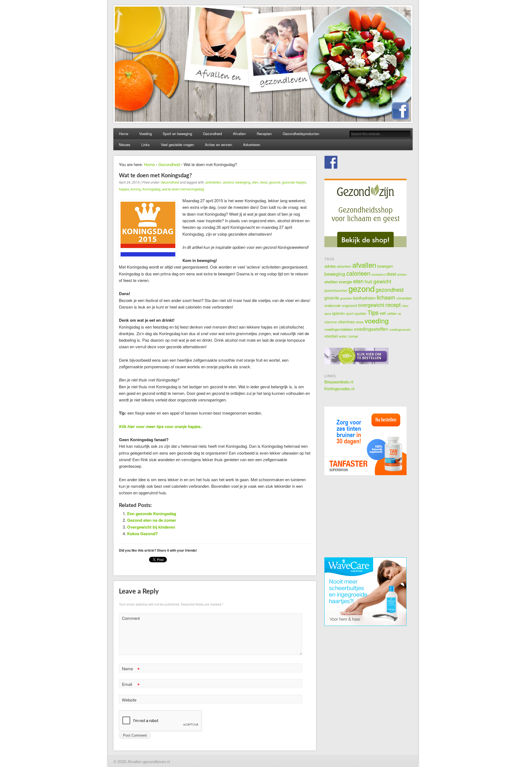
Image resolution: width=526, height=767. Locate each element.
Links (145, 144)
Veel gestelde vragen (177, 144)
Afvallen (239, 133)
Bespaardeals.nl (338, 381)
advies (330, 266)
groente (331, 298)
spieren (338, 313)
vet (383, 313)
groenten (346, 298)
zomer (353, 336)
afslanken (344, 266)
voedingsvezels (400, 329)
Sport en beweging (177, 133)
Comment (131, 618)
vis (399, 314)
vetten (392, 313)
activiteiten (213, 182)
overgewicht (371, 304)
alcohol (228, 182)
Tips (373, 312)
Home (123, 133)
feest (263, 182)
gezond (274, 182)
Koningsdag (151, 189)
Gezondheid (212, 133)
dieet (391, 274)
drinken (402, 274)
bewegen (385, 266)
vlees (360, 322)
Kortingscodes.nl (339, 388)
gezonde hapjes (294, 182)
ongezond (349, 305)
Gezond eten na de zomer (151, 520)
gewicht (382, 281)
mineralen (404, 298)
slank (327, 314)
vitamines (346, 321)
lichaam (386, 297)
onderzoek (332, 305)
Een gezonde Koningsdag (151, 514)
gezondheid (390, 289)
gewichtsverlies (335, 290)
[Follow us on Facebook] (331, 162)
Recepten (264, 133)
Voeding (145, 133)
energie (345, 281)
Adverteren (251, 144)
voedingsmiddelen (338, 329)
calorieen (358, 273)
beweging (243, 182)
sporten (360, 313)
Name (131, 669)
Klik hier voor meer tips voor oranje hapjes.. (162, 426)
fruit (368, 281)
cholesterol (378, 274)
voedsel (331, 336)
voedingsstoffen (371, 328)
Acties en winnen (218, 144)
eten (255, 182)
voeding (377, 320)
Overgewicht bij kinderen (151, 527)
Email (131, 685)
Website (129, 700)
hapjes (124, 189)
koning (136, 189)
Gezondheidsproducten (301, 133)
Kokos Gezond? (142, 534)
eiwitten (331, 281)
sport (349, 313)
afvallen (364, 265)
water (343, 336)
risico (405, 306)
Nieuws (124, 144)
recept (393, 305)
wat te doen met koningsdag (183, 189)
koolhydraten (364, 298)
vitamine (330, 322)
